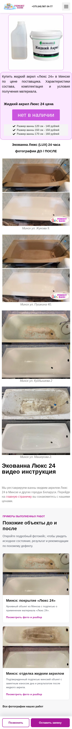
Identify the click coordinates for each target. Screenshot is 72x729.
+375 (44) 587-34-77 (42, 6)
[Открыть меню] (66, 6)
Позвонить (15, 722)
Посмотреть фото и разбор (24, 617)
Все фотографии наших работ (23, 706)
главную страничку (19, 496)
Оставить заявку (50, 722)
